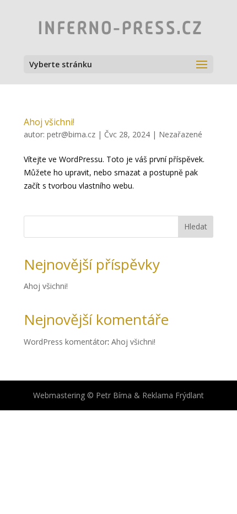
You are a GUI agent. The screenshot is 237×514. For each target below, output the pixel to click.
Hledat (195, 226)
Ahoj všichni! (49, 122)
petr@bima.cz (71, 134)
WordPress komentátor (65, 341)
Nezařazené (180, 134)
